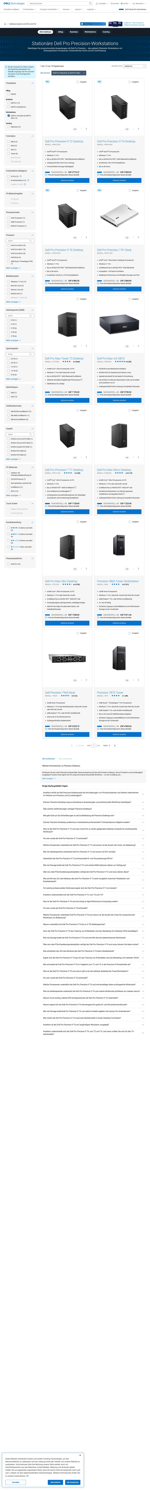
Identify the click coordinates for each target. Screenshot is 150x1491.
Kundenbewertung (13, 522)
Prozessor (10, 235)
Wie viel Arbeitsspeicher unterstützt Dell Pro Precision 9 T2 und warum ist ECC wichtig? (79, 852)
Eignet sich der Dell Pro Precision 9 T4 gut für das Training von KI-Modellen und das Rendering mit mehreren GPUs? (91, 958)
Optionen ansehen (67, 180)
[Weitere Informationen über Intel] (115, 23)
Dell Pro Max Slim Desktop (61, 581)
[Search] (30, 240)
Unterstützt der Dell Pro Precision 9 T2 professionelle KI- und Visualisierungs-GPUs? (78, 858)
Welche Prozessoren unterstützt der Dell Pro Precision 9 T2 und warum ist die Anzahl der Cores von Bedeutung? (89, 845)
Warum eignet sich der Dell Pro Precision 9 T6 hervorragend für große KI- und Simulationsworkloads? (85, 1005)
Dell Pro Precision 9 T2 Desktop (64, 141)
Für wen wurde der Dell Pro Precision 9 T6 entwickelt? (65, 978)
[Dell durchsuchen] (90, 3)
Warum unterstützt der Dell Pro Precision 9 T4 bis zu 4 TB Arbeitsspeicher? (74, 924)
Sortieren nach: (117, 66)
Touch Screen (11, 503)
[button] (102, 3)
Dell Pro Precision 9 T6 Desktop (64, 250)
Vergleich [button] (83, 82)
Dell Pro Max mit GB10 (111, 358)
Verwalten (15, 1482)
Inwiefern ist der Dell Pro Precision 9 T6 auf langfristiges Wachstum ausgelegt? (76, 1025)
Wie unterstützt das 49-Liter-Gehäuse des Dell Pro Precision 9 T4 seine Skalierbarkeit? (78, 951)
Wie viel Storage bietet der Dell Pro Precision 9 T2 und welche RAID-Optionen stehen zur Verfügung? (84, 865)
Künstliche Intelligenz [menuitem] (11, 9)
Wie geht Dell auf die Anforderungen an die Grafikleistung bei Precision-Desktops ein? (78, 815)
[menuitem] (29, 9)
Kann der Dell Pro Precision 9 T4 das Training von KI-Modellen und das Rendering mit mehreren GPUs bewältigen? (90, 931)
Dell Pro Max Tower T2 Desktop (64, 358)
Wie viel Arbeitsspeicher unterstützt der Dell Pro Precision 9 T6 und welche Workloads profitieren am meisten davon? (91, 991)
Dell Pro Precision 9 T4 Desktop (116, 141)
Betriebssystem (12, 276)
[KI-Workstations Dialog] (28, 180)
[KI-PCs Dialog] (20, 176)
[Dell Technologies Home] (14, 3)
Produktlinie (11, 83)
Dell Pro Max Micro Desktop (114, 470)
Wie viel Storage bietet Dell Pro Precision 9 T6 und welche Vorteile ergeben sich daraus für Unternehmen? (86, 1011)
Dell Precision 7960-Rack (60, 692)
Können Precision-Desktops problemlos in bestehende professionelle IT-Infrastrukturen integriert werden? (86, 822)
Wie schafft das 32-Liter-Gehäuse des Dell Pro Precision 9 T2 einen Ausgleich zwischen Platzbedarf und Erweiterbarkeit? (86, 880)
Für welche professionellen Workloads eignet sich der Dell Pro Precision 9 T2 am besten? (80, 888)
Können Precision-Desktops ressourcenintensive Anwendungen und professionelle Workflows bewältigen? (87, 802)
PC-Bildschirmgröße (14, 193)
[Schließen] (80, 1455)
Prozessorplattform (14, 558)
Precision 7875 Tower (110, 692)
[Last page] (115, 745)
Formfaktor (10, 136)
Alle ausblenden (65, 759)
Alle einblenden (48, 759)
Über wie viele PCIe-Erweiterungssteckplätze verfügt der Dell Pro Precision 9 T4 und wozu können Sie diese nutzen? (91, 944)
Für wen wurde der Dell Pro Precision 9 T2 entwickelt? (65, 838)
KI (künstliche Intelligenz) (16, 171)
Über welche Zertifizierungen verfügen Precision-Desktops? (67, 809)
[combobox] (60, 3)
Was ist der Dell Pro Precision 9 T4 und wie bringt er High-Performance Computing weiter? (80, 901)
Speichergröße (12, 348)
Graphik (9, 429)
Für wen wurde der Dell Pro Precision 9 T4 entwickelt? (65, 908)
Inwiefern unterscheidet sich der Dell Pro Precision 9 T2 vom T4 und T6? (73, 895)
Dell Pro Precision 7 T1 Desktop (64, 470)
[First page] (72, 745)
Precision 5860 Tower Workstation (118, 581)
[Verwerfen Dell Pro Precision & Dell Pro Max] (84, 73)
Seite (89, 745)
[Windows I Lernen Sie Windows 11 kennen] (93, 24)
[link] (115, 3)
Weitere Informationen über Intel (134, 25)
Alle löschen (45, 73)
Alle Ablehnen (55, 1482)
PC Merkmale (11, 467)
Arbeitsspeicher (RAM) (15, 310)
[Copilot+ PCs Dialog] (25, 184)
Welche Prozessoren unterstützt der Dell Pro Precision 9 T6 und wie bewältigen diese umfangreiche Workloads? (89, 984)
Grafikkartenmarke (13, 406)
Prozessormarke (12, 212)
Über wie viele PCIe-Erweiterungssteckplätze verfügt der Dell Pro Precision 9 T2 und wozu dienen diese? (86, 872)
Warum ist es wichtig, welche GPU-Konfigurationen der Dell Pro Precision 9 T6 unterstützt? (80, 998)
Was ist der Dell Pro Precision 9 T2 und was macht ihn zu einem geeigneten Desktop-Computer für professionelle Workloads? (90, 830)
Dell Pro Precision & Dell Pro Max (66, 73)
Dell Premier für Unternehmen (135, 9)
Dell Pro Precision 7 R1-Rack (114, 250)
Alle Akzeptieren (73, 1482)
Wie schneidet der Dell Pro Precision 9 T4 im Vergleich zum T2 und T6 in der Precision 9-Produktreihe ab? (87, 964)
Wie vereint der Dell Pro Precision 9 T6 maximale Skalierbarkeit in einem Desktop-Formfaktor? (82, 1018)
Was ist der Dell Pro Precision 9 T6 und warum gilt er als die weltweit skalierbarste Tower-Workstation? (85, 971)
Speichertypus (12, 387)
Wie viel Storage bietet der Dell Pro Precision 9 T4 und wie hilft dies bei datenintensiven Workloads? (84, 938)
